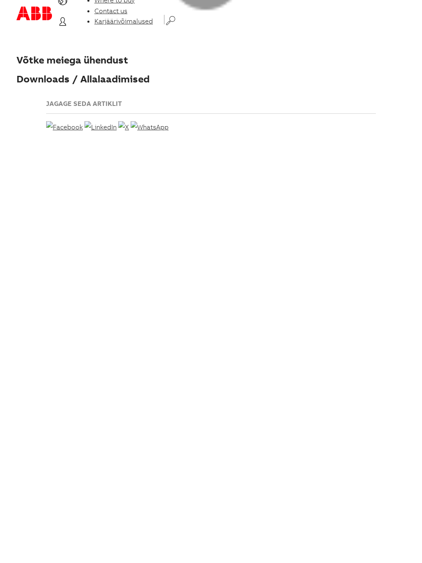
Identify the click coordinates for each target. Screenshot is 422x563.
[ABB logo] (34, 13)
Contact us (110, 11)
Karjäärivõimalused (123, 21)
